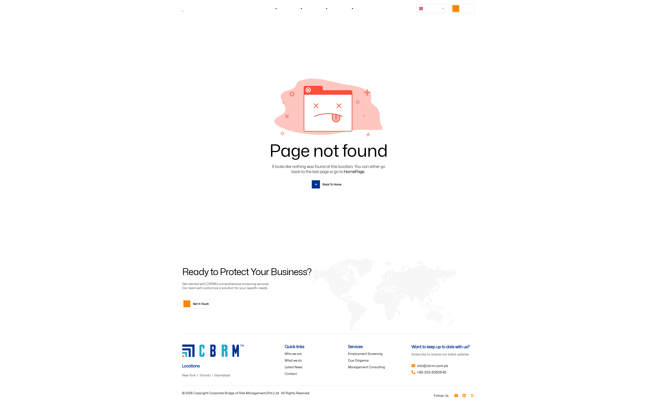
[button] (463, 8)
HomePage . (355, 171)
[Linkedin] (464, 395)
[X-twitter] (472, 395)
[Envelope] (456, 395)
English (428, 8)
